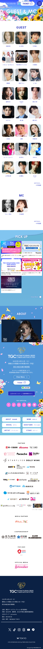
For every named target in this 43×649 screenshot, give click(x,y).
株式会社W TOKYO (15, 619)
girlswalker (14, 614)
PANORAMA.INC (37, 647)
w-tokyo (22, 638)
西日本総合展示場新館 (21, 367)
